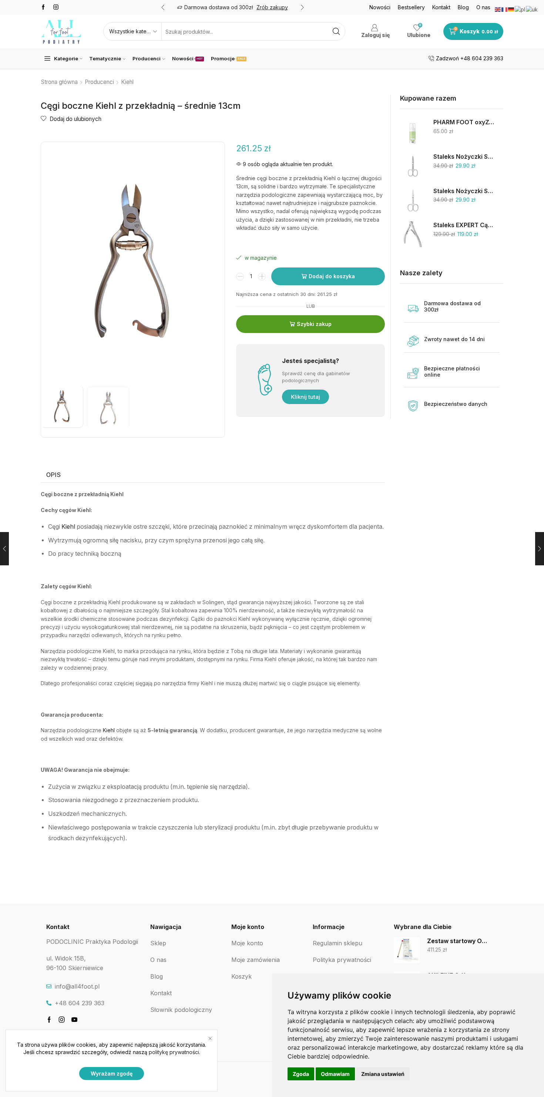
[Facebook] (43, 7)
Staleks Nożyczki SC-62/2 (463, 156)
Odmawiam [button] (335, 1074)
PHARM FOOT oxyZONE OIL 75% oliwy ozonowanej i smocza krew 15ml (463, 122)
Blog (463, 7)
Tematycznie (105, 58)
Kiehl (127, 81)
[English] (498, 9)
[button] (162, 7)
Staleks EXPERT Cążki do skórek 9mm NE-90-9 (463, 225)
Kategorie (66, 58)
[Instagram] (55, 7)
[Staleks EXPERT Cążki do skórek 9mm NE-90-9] (413, 234)
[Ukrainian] (532, 9)
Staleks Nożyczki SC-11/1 (463, 191)
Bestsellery (411, 7)
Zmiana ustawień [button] (382, 1074)
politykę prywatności (174, 1052)
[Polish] (520, 9)
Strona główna (59, 81)
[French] (504, 9)
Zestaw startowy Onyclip (457, 941)
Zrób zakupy (272, 7)
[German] (511, 9)
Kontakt (441, 7)
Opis (53, 474)
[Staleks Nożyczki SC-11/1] (413, 200)
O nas (483, 7)
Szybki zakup (314, 324)
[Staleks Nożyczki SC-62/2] (413, 166)
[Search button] (336, 31)
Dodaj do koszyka (332, 276)
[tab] (53, 475)
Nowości (379, 7)
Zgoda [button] (301, 1074)
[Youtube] (74, 1020)
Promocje (228, 58)
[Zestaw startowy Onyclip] (407, 950)
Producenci (146, 58)
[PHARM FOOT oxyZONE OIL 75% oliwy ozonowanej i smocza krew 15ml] (413, 131)
